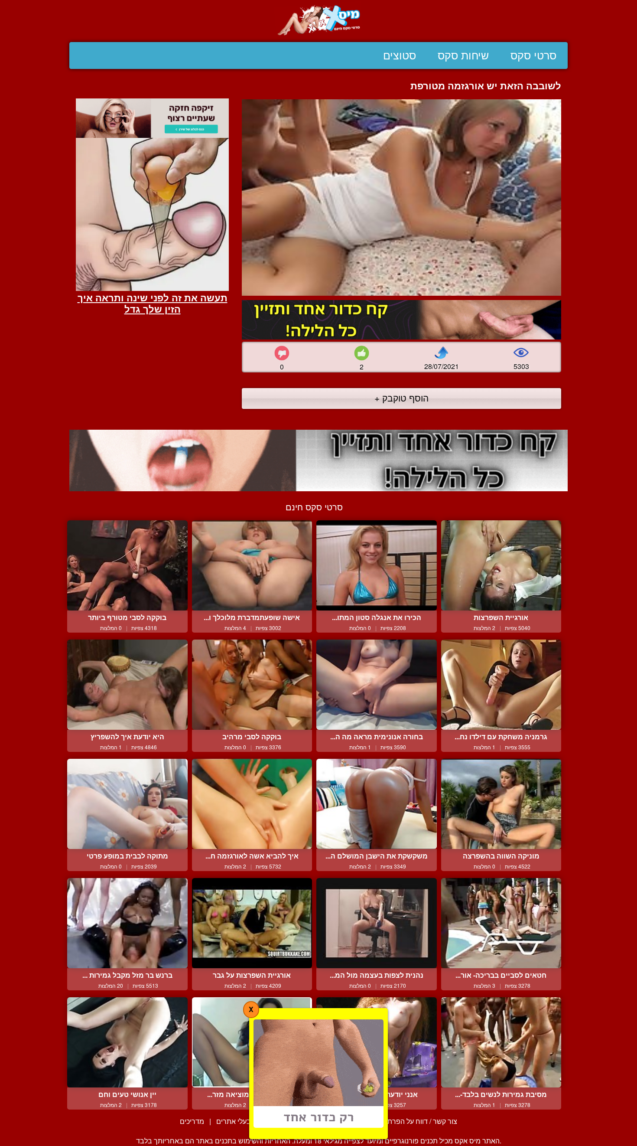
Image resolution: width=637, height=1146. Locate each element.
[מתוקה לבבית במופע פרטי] (127, 804)
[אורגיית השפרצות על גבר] (252, 923)
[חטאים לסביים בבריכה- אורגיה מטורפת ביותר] (501, 923)
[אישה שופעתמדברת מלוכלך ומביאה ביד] (252, 565)
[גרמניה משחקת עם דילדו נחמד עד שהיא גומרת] (501, 685)
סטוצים (399, 55)
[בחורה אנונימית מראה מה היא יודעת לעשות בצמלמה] (376, 685)
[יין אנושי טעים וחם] (127, 1042)
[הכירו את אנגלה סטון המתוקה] (376, 565)
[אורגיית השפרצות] (501, 565)
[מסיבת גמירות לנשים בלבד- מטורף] (501, 1042)
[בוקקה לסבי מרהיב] (252, 685)
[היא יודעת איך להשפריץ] (127, 685)
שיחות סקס (463, 55)
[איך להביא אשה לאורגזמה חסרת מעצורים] (252, 804)
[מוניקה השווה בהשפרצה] (501, 804)
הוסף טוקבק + (401, 397)
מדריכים (192, 1121)
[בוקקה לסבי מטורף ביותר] (127, 565)
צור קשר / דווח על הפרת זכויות (412, 1121)
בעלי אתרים (233, 1121)
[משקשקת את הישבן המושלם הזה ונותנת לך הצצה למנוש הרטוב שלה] (376, 804)
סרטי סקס (533, 55)
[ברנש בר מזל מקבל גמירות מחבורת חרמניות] (127, 923)
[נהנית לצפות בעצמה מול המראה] (376, 923)
